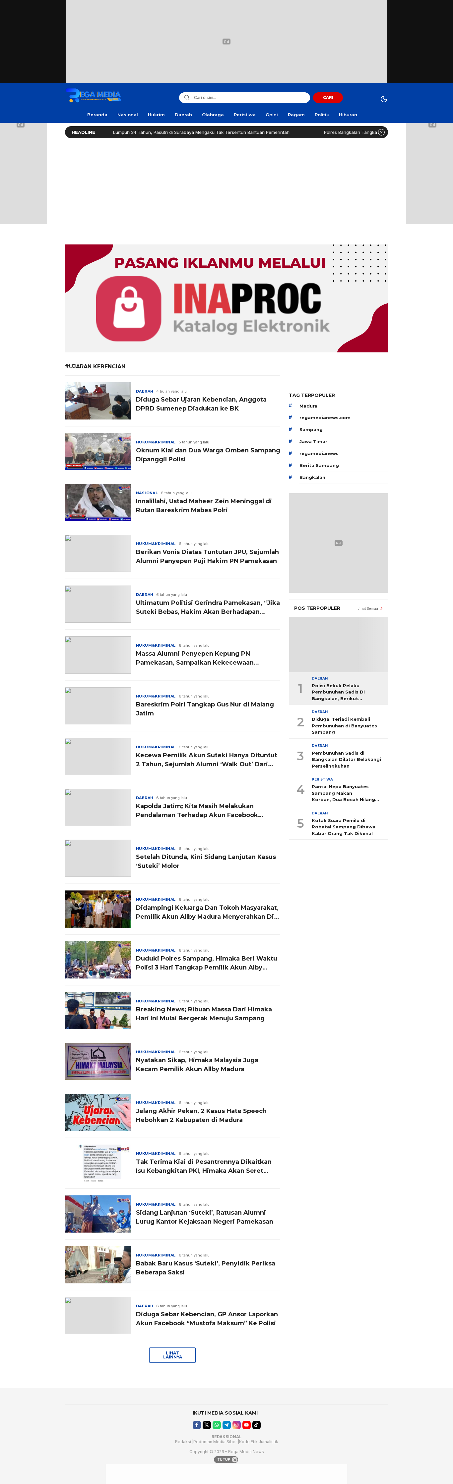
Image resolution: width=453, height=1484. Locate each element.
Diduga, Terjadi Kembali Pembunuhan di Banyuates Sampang (344, 725)
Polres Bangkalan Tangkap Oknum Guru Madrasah (343, 132)
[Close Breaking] (381, 132)
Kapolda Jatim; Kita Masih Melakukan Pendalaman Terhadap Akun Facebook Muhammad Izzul (197, 811)
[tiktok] (256, 1425)
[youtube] (246, 1425)
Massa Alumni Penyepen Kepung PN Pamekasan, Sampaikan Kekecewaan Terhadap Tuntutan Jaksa (195, 658)
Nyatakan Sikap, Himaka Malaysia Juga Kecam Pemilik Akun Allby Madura (197, 1065)
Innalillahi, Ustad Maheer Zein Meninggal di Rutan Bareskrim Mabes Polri (204, 506)
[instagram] (236, 1425)
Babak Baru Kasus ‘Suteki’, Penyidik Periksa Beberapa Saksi (205, 1268)
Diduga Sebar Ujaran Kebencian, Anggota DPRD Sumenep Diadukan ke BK (201, 404)
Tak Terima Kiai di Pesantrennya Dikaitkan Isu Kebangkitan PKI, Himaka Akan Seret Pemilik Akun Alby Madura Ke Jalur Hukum (204, 1166)
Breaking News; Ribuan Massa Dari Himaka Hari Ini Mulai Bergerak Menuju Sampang (204, 1014)
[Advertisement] (226, 189)
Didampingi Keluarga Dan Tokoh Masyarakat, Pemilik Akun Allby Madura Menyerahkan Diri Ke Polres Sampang (207, 912)
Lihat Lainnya (172, 1354)
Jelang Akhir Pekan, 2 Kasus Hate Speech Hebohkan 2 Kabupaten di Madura (201, 1115)
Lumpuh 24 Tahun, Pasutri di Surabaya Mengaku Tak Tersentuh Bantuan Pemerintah (169, 132)
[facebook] (197, 1425)
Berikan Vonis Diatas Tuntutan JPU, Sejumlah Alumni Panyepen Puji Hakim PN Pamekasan (207, 556)
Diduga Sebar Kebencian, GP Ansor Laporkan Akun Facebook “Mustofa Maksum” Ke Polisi (207, 1319)
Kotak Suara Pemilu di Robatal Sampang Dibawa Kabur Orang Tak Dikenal (343, 827)
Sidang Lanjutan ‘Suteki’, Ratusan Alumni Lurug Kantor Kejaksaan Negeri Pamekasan (204, 1217)
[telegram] (227, 1425)
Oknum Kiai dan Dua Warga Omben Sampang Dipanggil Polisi (208, 455)
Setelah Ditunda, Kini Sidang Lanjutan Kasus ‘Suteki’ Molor (206, 861)
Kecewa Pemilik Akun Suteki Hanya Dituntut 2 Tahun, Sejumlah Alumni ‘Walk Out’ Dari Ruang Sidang (206, 760)
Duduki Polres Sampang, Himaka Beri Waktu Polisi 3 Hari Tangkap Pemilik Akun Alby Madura (206, 963)
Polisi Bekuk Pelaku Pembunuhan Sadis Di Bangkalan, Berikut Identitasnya (338, 692)
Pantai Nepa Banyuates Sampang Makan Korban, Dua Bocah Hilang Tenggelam (343, 793)
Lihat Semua (367, 608)
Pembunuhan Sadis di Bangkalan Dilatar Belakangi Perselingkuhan (346, 759)
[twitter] (207, 1425)
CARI (328, 97)
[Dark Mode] (384, 99)
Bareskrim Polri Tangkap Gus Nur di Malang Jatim (205, 709)
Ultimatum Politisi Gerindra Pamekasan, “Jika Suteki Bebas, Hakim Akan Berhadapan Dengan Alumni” (208, 607)
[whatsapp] (217, 1425)
